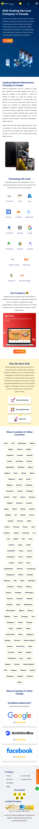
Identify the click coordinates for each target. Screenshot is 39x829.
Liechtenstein (8, 569)
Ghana (29, 521)
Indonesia (25, 533)
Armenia (20, 455)
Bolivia (32, 473)
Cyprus (22, 497)
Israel (30, 539)
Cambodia (28, 485)
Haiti (33, 527)
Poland (20, 622)
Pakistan (7, 616)
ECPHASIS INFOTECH (19, 821)
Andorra (19, 449)
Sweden (28, 652)
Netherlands (28, 604)
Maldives (7, 581)
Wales (19, 682)
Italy (23, 539)
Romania (19, 628)
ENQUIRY (37, 777)
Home (8, 776)
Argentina (10, 455)
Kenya (21, 551)
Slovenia (17, 640)
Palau (16, 616)
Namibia (29, 598)
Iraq (8, 539)
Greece (7, 527)
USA (5, 670)
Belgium (7, 473)
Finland (22, 515)
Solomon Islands (29, 640)
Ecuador (29, 503)
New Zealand (10, 610)
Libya (28, 563)
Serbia (20, 634)
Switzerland (12, 658)
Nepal (18, 604)
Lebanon (29, 557)
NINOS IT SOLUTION (14, 818)
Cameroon (9, 491)
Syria (21, 658)
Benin (16, 473)
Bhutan (23, 473)
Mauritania (31, 581)
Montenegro (29, 592)
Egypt (6, 509)
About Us (9, 779)
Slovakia (7, 640)
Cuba (15, 497)
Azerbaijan (19, 461)
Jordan (28, 545)
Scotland (30, 676)
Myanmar (20, 598)
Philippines (10, 622)
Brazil (20, 479)
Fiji (16, 515)
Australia (29, 455)
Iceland (16, 533)
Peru (33, 616)
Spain (30, 646)
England (20, 676)
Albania (32, 443)
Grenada (16, 527)
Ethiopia (8, 515)
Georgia (10, 521)
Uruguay (14, 670)
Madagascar (10, 575)
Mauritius (10, 586)
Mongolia (18, 592)
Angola (28, 449)
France (31, 515)
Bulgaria (9, 485)
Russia (28, 628)
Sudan (20, 652)
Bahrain (29, 461)
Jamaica (11, 545)
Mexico (19, 586)
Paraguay (24, 616)
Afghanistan (22, 443)
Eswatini (32, 509)
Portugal (29, 622)
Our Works (7, 41)
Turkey (29, 658)
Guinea (25, 527)
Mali (15, 581)
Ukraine (16, 664)
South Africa (20, 646)
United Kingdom (28, 664)
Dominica (19, 503)
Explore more (19, 351)
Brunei (28, 479)
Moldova (29, 586)
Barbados (21, 467)
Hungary (7, 533)
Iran (34, 533)
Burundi (18, 485)
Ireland (15, 539)
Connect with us (26, 779)
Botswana (11, 479)
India (6, 443)
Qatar (11, 628)
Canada (19, 491)
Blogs (8, 786)
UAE (12, 443)
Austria (9, 461)
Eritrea (14, 509)
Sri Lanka (11, 652)
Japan (20, 545)
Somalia (9, 646)
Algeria (10, 449)
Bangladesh (10, 467)
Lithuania (20, 569)
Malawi (20, 575)
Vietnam (23, 670)
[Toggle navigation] (36, 3)
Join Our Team (25, 776)
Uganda (7, 664)
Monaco (8, 592)
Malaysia (30, 575)
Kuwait (29, 551)
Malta (22, 581)
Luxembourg (31, 569)
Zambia (32, 670)
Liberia (20, 563)
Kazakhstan (11, 551)
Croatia (6, 497)
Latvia (20, 557)
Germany (20, 521)
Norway (30, 610)
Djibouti (9, 503)
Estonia (22, 509)
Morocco (10, 598)
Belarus (30, 467)
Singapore (29, 634)
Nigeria (21, 610)
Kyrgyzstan (11, 557)
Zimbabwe (10, 676)
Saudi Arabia (10, 634)
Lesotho (11, 563)
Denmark (32, 497)
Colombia (29, 491)
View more (17, 344)
